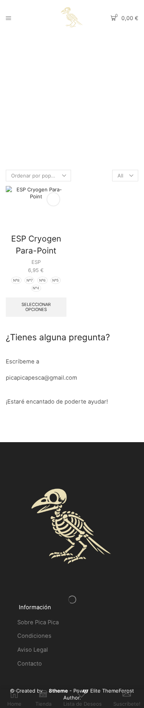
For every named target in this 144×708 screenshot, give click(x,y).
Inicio (61, 69)
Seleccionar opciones (36, 307)
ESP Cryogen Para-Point (36, 245)
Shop (79, 69)
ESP (36, 262)
